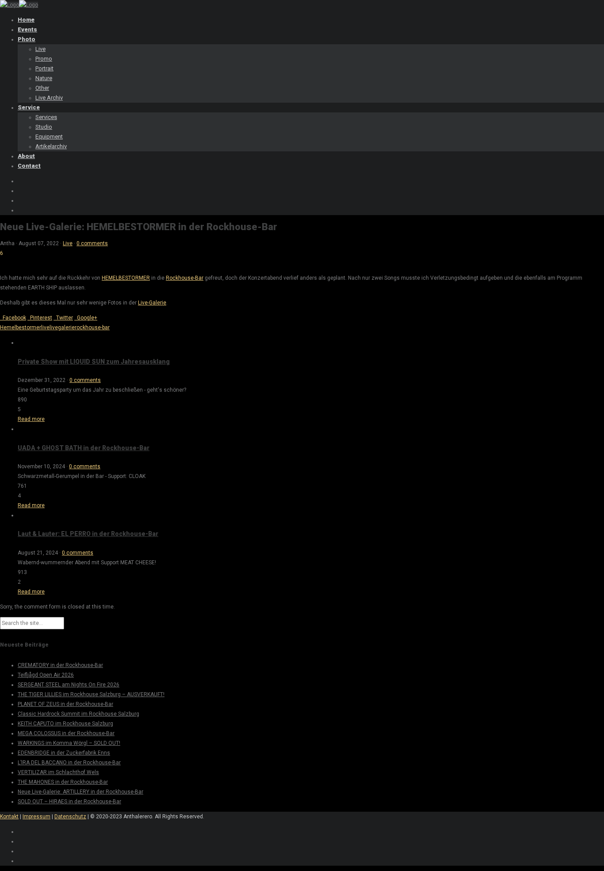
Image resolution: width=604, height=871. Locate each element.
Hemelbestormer (20, 327)
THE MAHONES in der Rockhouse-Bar (63, 782)
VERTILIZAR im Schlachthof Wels (58, 772)
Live (68, 243)
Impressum (36, 816)
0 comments (92, 243)
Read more (31, 419)
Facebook (13, 318)
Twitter (63, 318)
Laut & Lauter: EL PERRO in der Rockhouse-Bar (88, 533)
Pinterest (39, 318)
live (45, 327)
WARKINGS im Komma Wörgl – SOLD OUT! (69, 743)
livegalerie (62, 327)
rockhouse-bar (92, 327)
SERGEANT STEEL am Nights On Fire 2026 (68, 685)
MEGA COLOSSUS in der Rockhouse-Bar (66, 733)
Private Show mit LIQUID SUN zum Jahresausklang (94, 361)
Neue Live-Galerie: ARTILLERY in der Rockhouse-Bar (80, 792)
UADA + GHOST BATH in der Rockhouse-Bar (83, 447)
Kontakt (9, 816)
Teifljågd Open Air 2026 (46, 675)
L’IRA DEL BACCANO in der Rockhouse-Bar (69, 762)
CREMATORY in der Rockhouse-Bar (60, 665)
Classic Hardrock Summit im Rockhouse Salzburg (78, 714)
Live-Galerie (152, 303)
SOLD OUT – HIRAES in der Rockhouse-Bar (69, 801)
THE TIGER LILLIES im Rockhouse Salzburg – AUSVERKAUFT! (91, 694)
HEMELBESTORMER (126, 278)
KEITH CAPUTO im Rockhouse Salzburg (65, 724)
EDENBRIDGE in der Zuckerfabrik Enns (64, 753)
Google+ (85, 318)
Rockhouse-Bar (184, 278)
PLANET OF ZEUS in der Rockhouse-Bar (65, 704)
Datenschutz (70, 816)
